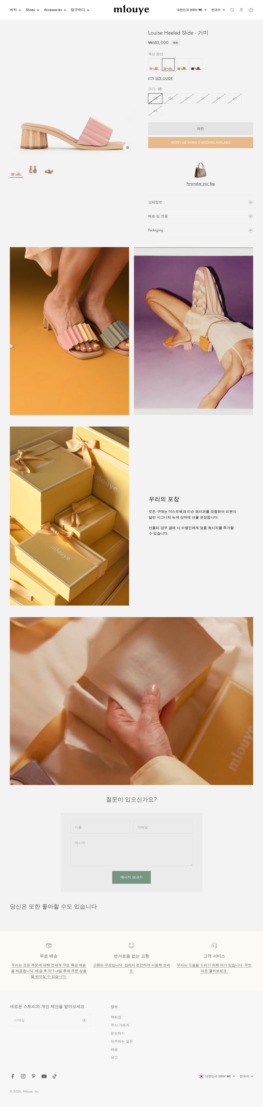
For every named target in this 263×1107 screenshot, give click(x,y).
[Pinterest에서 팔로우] (33, 1076)
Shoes (30, 9)
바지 (13, 9)
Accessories (53, 9)
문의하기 (118, 1033)
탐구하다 (78, 9)
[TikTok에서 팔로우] (54, 1076)
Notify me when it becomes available (201, 142)
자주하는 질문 (122, 1041)
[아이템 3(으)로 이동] (49, 170)
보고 (114, 1057)
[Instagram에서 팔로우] (23, 1076)
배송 (114, 1049)
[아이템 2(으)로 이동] (32, 170)
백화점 (116, 1017)
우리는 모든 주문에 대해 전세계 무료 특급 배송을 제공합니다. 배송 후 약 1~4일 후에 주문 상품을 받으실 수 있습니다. (49, 971)
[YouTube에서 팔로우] (44, 1076)
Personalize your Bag (201, 183)
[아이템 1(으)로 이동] (16, 170)
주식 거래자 (120, 1025)
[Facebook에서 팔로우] (12, 1076)
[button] (200, 78)
